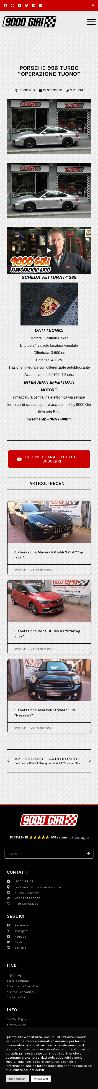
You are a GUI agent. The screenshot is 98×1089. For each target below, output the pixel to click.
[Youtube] (19, 5)
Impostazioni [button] (17, 1079)
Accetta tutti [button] (41, 1078)
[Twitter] (26, 5)
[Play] (49, 250)
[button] (93, 5)
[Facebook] (5, 5)
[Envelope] (41, 5)
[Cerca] (88, 853)
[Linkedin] (34, 5)
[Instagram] (12, 5)
